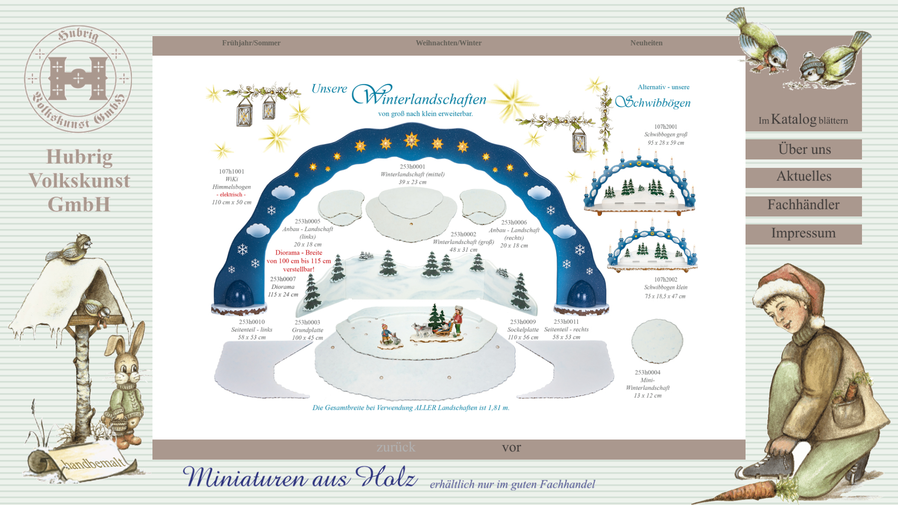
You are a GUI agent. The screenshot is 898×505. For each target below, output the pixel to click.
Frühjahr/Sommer (251, 43)
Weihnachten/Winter (449, 43)
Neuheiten (646, 43)
